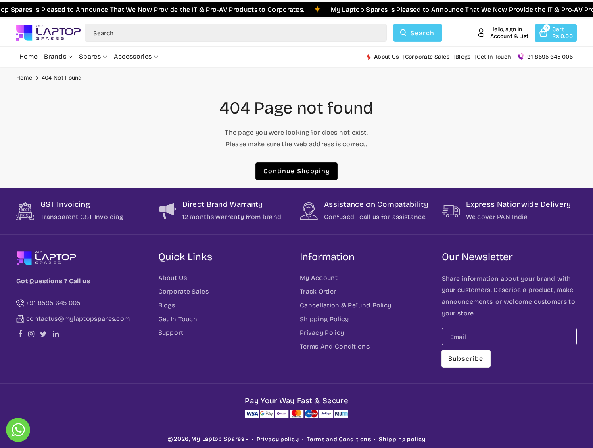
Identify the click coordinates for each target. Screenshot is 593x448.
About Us (172, 278)
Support (171, 333)
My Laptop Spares (217, 438)
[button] (556, 33)
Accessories (133, 56)
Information (327, 257)
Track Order (318, 291)
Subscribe (465, 358)
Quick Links (185, 257)
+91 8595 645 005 (548, 56)
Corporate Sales (183, 291)
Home (24, 77)
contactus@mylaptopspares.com (78, 318)
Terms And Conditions (335, 346)
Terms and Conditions (339, 439)
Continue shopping (296, 171)
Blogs (166, 305)
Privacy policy (278, 439)
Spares (90, 56)
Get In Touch (178, 319)
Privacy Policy (322, 333)
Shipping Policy (324, 319)
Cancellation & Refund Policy (345, 305)
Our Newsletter (477, 257)
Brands (55, 56)
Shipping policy (402, 439)
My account (319, 278)
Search (422, 33)
